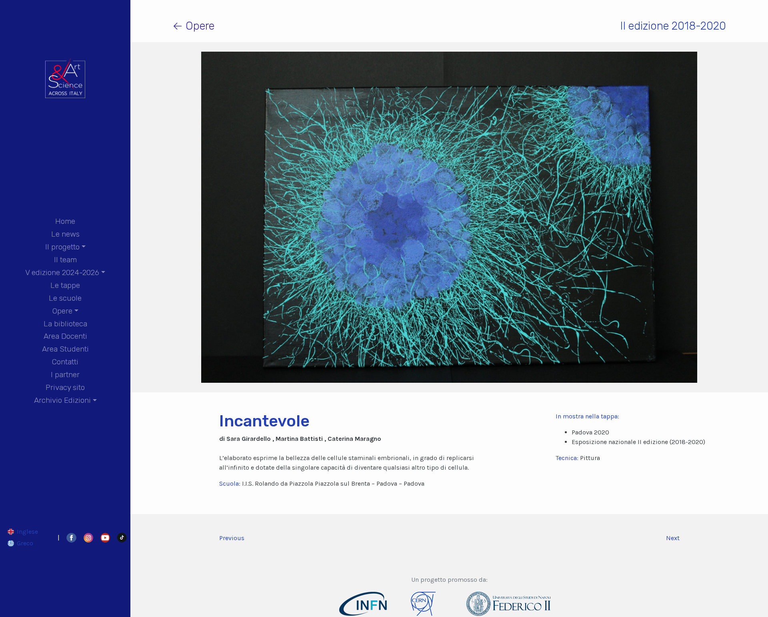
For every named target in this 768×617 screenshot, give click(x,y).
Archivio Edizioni (62, 400)
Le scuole (65, 298)
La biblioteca (65, 323)
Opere (62, 311)
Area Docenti (65, 336)
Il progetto (62, 246)
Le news (65, 234)
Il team (65, 259)
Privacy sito (65, 387)
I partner (65, 374)
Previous (231, 538)
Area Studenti (65, 349)
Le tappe (65, 285)
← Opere (193, 25)
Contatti (65, 361)
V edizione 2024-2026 (62, 272)
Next (673, 538)
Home (65, 221)
